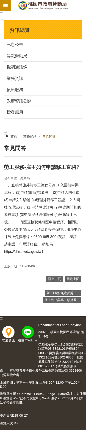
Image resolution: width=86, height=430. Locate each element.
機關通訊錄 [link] (17, 67)
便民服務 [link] (15, 89)
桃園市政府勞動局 (43, 5)
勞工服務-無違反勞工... (63, 293)
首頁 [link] (14, 136)
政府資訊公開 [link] (19, 101)
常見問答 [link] (49, 136)
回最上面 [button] (73, 279)
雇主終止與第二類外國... (61, 300)
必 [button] (5, 5)
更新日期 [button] (6, 415)
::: (1, 13)
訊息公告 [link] (15, 44)
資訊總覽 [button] (20, 30)
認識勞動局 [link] (17, 56)
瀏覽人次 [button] (6, 423)
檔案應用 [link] (15, 112)
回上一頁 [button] (54, 279)
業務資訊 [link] (15, 78)
